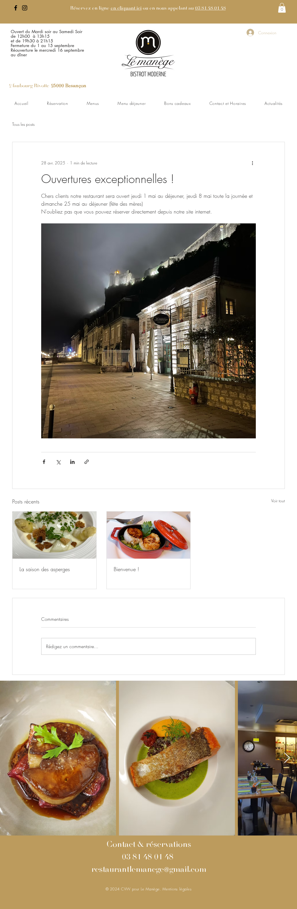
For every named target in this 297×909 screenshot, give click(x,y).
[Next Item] (287, 758)
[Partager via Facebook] (44, 462)
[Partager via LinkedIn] (72, 462)
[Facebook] (15, 7)
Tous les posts (23, 124)
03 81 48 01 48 (210, 8)
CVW (126, 889)
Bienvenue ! (126, 569)
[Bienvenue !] (149, 535)
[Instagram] (24, 7)
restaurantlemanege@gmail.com (148, 870)
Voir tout (278, 500)
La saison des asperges (44, 569)
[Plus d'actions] (252, 162)
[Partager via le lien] (86, 462)
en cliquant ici (126, 8)
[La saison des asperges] (54, 535)
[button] (282, 7)
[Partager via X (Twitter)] (58, 462)
